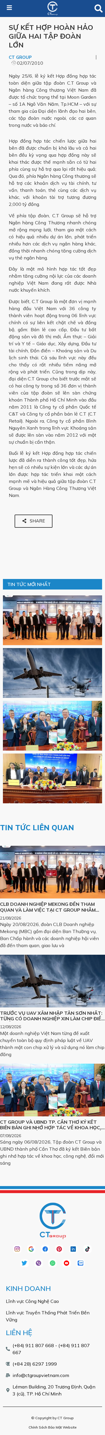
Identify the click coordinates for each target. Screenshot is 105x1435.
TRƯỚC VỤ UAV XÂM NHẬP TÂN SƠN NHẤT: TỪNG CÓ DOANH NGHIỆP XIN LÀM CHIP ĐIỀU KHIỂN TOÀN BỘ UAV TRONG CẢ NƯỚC (52, 1018)
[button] (99, 9)
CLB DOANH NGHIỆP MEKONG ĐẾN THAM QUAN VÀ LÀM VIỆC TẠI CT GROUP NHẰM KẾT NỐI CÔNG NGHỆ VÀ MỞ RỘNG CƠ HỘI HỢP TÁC (49, 912)
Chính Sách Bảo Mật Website (53, 1427)
